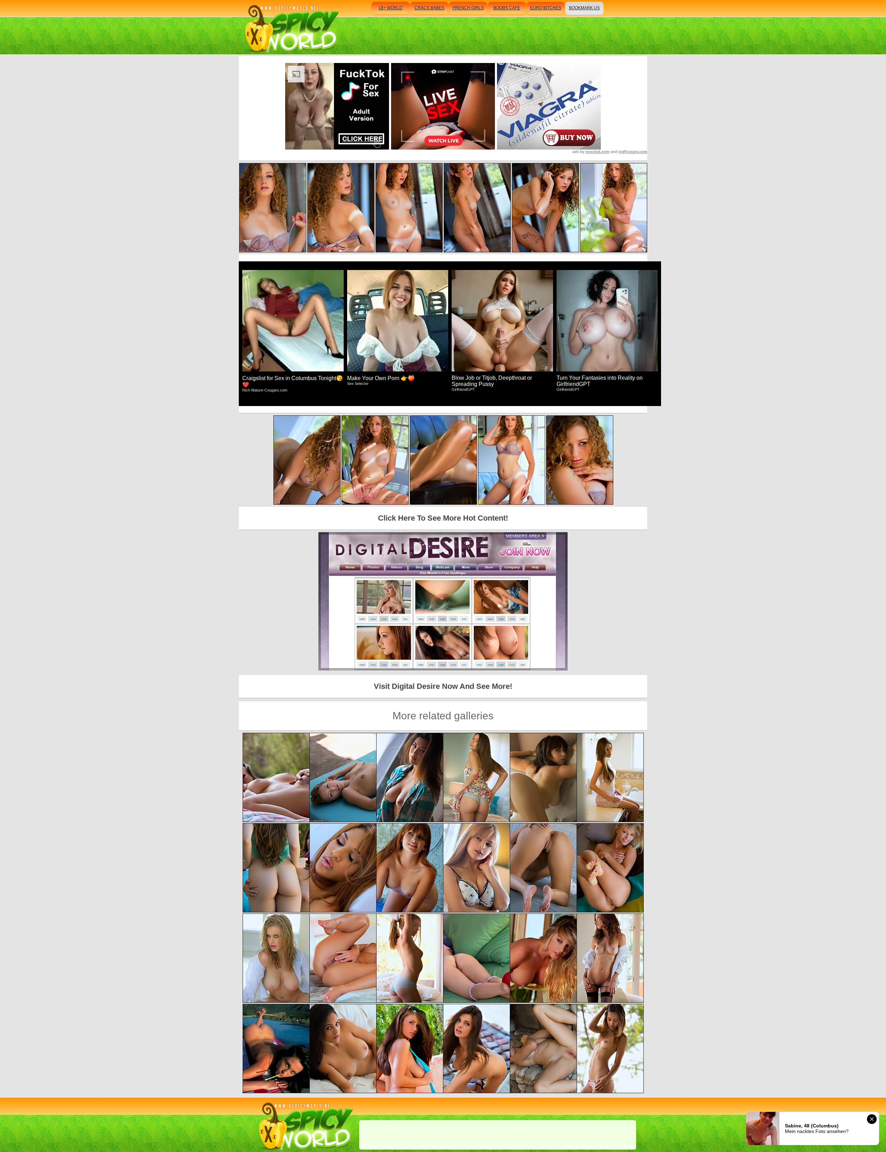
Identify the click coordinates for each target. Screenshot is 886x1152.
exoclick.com (597, 152)
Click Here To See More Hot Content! (443, 518)
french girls (468, 8)
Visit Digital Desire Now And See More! (443, 686)
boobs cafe (507, 8)
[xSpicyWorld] (291, 27)
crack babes (429, 8)
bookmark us (584, 8)
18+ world (391, 8)
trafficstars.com (632, 152)
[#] (305, 1125)
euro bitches (545, 8)
